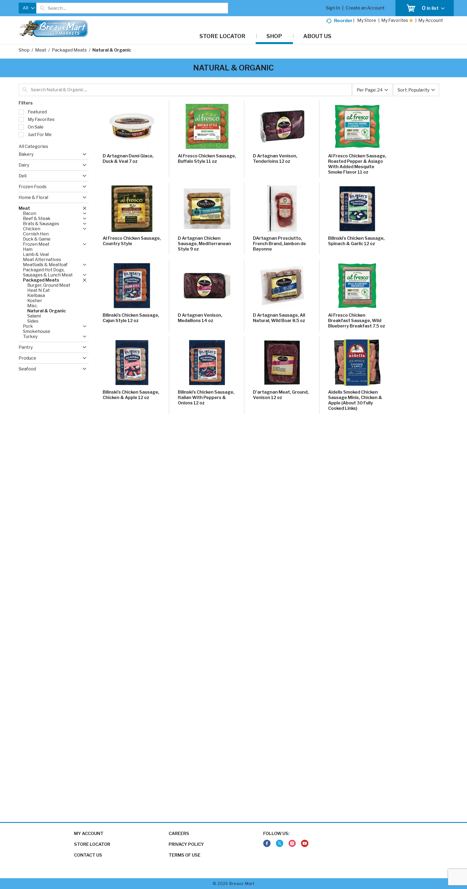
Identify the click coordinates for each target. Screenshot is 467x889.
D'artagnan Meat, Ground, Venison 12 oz (281, 395)
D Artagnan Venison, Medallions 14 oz (200, 318)
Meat (40, 50)
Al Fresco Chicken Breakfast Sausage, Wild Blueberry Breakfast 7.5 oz (356, 321)
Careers (179, 833)
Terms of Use (185, 855)
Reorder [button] (343, 20)
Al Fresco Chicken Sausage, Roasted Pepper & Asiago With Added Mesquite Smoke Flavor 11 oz (357, 164)
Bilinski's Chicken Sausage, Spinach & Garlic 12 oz (356, 241)
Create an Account (365, 8)
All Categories (33, 146)
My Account (89, 833)
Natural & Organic (111, 50)
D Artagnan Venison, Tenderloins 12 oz (275, 158)
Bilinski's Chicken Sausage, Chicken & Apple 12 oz (131, 395)
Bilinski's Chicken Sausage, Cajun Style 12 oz (131, 318)
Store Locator (92, 844)
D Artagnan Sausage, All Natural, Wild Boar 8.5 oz (279, 318)
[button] (83, 154)
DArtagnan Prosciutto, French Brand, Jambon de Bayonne (279, 244)
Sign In (333, 8)
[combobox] (27, 8)
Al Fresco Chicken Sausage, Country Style (132, 241)
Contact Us (88, 855)
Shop (24, 50)
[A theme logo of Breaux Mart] (53, 31)
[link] (267, 843)
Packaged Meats (69, 50)
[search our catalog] (42, 8)
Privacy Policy (186, 844)
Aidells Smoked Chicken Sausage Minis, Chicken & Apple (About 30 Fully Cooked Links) (355, 400)
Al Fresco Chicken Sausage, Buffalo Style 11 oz (207, 158)
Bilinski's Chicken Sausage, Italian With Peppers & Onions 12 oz (206, 397)
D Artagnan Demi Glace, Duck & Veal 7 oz (128, 158)
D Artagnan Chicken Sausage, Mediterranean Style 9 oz (204, 244)
